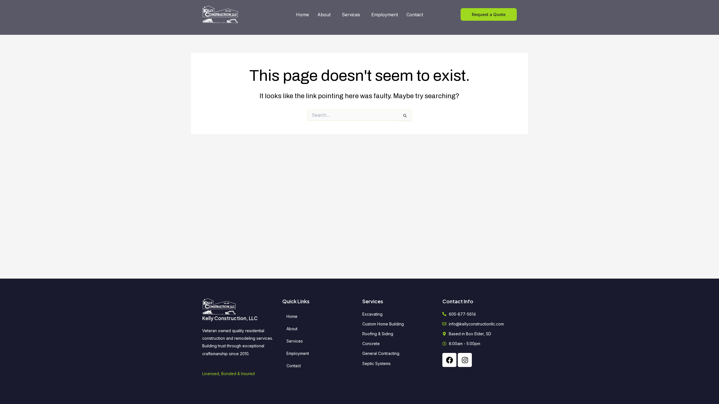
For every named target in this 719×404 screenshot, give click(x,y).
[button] (325, 14)
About (324, 14)
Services (351, 14)
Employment (384, 14)
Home (302, 14)
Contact (414, 14)
